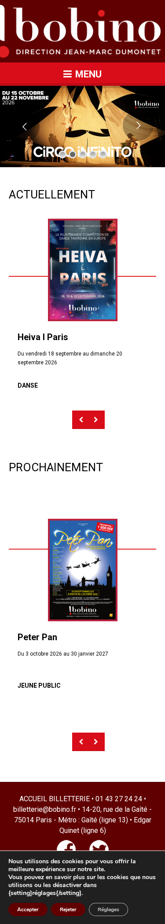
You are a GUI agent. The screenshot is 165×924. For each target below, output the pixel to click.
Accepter (28, 909)
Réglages (108, 909)
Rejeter (68, 909)
